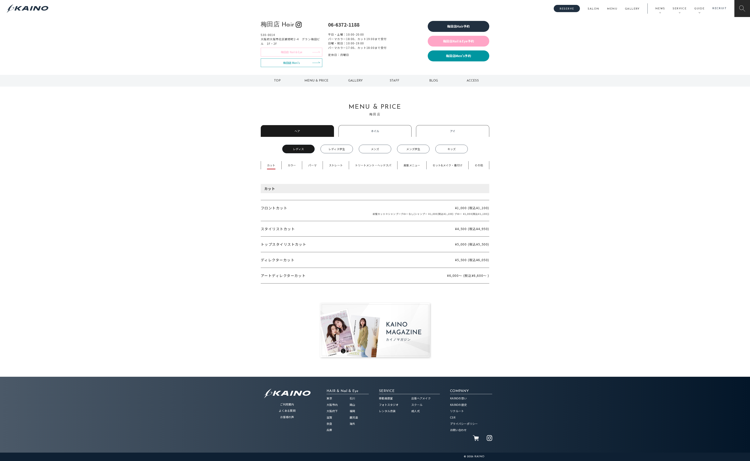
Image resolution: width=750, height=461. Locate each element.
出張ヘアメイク (421, 398)
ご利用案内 (287, 404)
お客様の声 (287, 417)
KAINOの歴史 (458, 405)
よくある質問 (287, 411)
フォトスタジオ (388, 405)
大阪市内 (332, 405)
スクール (416, 405)
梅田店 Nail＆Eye (292, 52)
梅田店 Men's (291, 63)
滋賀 (329, 417)
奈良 (329, 424)
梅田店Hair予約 (458, 26)
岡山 (352, 405)
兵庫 (329, 430)
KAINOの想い (458, 398)
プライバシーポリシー (464, 424)
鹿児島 (354, 417)
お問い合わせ (458, 430)
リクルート (457, 411)
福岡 (352, 411)
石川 (352, 398)
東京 (329, 398)
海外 (352, 424)
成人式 (415, 411)
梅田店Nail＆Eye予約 (458, 41)
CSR (452, 417)
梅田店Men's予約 (458, 55)
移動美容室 (386, 398)
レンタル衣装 (387, 411)
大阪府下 (332, 411)
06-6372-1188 (344, 24)
